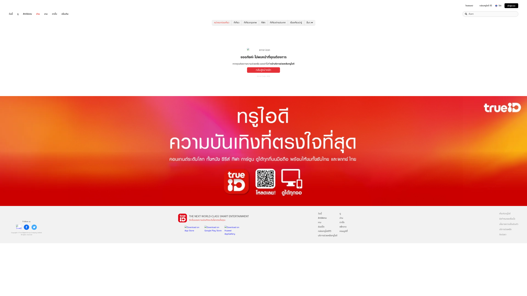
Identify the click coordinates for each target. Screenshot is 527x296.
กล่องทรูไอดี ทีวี (486, 5)
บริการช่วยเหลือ (505, 229)
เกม (46, 14)
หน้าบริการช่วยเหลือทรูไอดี (282, 64)
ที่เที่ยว (236, 22)
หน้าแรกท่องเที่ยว (221, 22)
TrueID (17, 5)
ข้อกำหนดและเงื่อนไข (507, 218)
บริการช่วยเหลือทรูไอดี (327, 235)
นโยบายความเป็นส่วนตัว (508, 224)
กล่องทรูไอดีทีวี (324, 231)
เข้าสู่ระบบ (511, 5)
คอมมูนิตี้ (344, 231)
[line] (19, 227)
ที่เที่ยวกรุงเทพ (250, 22)
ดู (18, 14)
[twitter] (34, 227)
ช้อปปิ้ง (321, 226)
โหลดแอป (469, 5)
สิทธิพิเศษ (27, 14)
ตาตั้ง (54, 14)
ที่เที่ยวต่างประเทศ (278, 22)
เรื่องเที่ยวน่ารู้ (296, 22)
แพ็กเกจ (343, 226)
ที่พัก (263, 22)
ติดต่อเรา (502, 234)
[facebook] (26, 227)
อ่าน (38, 14)
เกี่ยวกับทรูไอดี (505, 213)
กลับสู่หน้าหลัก (263, 70)
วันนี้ (11, 14)
